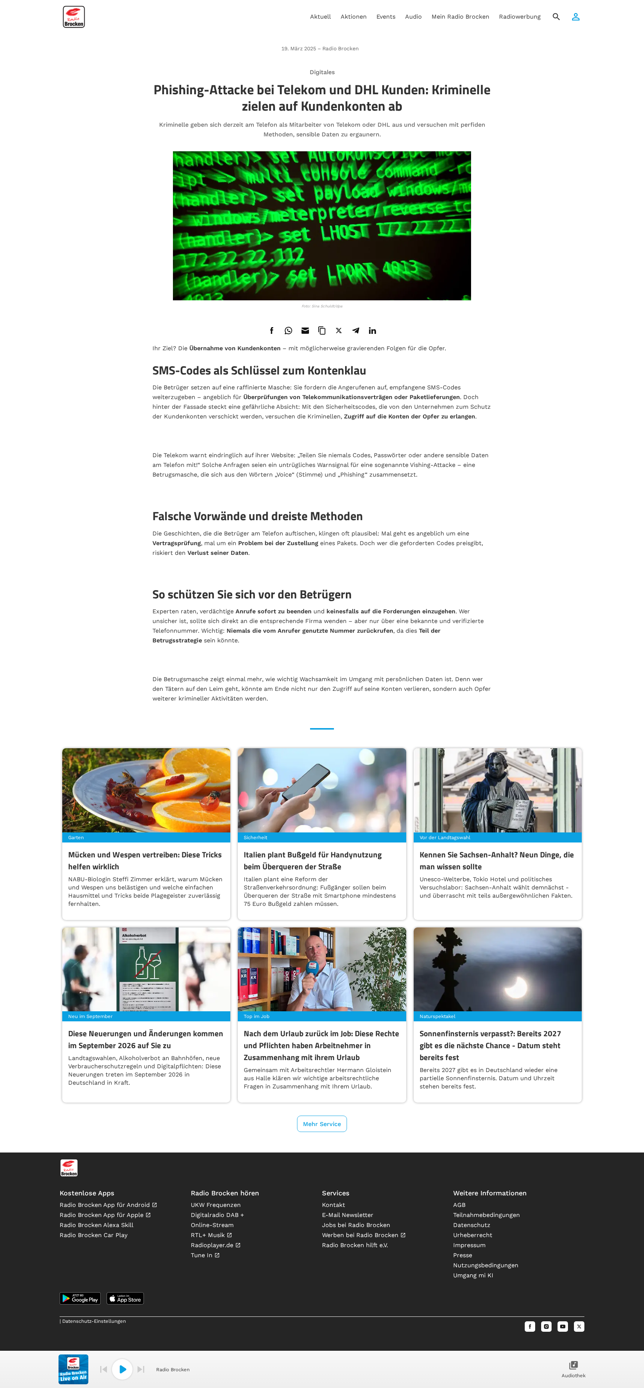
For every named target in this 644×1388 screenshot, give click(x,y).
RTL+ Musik (209, 1235)
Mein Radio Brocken (460, 16)
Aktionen (354, 16)
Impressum (469, 1245)
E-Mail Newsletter (347, 1214)
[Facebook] (530, 1326)
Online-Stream (212, 1225)
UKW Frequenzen (216, 1204)
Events (385, 16)
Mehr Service (322, 1124)
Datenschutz (471, 1225)
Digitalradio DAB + (217, 1214)
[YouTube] (563, 1326)
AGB (459, 1204)
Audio (413, 16)
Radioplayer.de (213, 1245)
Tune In (202, 1255)
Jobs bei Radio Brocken (356, 1225)
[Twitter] (579, 1326)
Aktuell (320, 16)
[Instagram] (546, 1326)
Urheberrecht (472, 1235)
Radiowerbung (520, 16)
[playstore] (80, 1298)
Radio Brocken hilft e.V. (355, 1245)
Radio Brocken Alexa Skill (96, 1225)
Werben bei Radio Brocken (361, 1235)
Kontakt (333, 1204)
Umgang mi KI (473, 1275)
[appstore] (125, 1298)
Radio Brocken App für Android (106, 1204)
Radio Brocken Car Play (93, 1235)
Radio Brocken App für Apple (102, 1214)
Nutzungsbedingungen (485, 1265)
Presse (462, 1255)
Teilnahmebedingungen (486, 1214)
